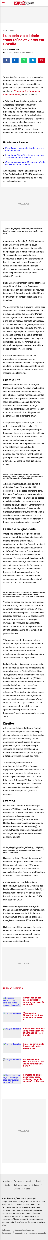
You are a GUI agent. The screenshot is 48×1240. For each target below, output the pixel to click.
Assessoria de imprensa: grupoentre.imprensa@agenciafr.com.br (30, 1231)
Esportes (18, 1181)
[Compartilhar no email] (41, 60)
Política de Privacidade (6, 1231)
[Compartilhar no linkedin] (15, 60)
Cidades (35, 1185)
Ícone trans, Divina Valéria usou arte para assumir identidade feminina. (24, 156)
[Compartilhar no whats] (24, 60)
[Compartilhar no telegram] (32, 60)
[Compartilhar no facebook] (6, 60)
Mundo (29, 1181)
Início (5, 31)
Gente (7, 1185)
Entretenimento (20, 1185)
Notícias (13, 31)
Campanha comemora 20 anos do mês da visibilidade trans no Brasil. (25, 163)
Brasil (38, 1181)
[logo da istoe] (24, 3)
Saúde (27, 1189)
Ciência (17, 1189)
